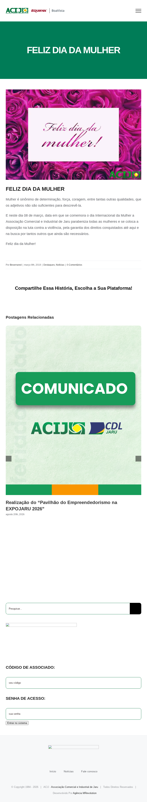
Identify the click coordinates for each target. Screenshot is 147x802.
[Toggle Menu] (138, 10)
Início (53, 771)
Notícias (60, 265)
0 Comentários (74, 265)
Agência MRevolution (84, 793)
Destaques (49, 265)
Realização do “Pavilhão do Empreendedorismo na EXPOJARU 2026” (73, 410)
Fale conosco (89, 771)
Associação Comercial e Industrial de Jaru (74, 787)
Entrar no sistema (17, 723)
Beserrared (16, 265)
